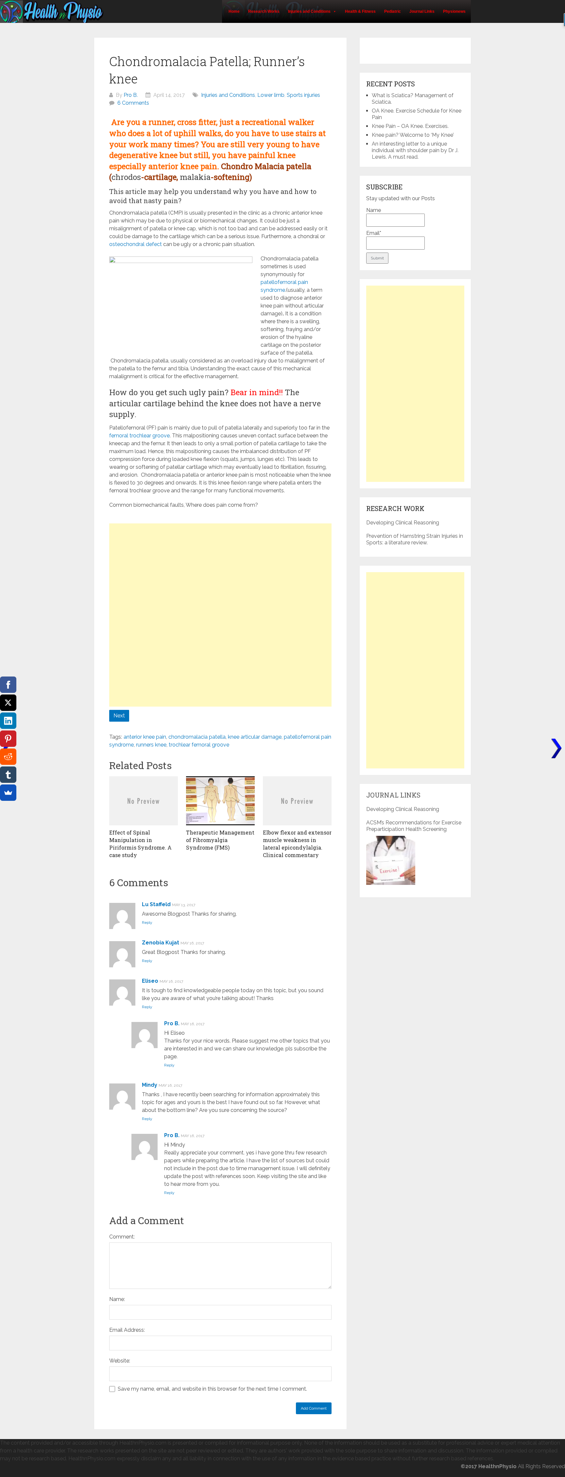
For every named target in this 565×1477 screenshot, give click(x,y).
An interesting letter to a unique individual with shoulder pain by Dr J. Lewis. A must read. (415, 150)
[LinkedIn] (8, 720)
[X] (8, 703)
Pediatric (392, 11)
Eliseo (150, 981)
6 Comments (133, 103)
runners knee (151, 745)
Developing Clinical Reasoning (402, 522)
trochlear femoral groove (199, 745)
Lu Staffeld (156, 904)
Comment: (122, 1237)
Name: (117, 1299)
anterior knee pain (145, 737)
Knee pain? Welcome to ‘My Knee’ (413, 135)
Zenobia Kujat (160, 943)
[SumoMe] (8, 792)
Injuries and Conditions (309, 11)
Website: (119, 1361)
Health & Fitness (360, 11)
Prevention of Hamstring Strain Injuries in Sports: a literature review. (414, 539)
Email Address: (127, 1330)
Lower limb (270, 95)
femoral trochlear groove (139, 435)
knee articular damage (255, 737)
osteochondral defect (135, 244)
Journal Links (422, 11)
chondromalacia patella (197, 737)
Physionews (454, 11)
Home (234, 11)
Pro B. (131, 95)
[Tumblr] (8, 774)
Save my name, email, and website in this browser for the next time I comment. (212, 1389)
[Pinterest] (8, 738)
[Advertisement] (220, 569)
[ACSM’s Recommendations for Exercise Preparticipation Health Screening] (390, 860)
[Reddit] (8, 756)
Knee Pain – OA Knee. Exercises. (410, 126)
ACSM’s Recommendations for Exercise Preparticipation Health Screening (413, 825)
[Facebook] (8, 685)
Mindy (149, 1085)
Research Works (264, 11)
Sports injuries (303, 95)
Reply (147, 922)
